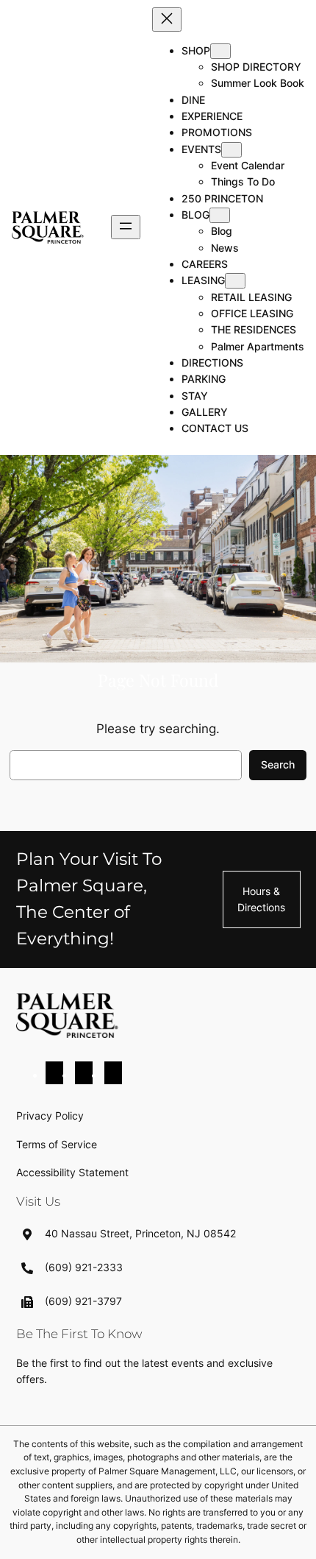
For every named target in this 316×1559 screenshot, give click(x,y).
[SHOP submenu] (220, 51)
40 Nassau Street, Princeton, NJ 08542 (140, 1233)
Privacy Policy (50, 1115)
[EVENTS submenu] (231, 150)
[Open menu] (125, 227)
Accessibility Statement (72, 1172)
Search (278, 764)
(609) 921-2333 (84, 1267)
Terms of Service (56, 1144)
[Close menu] (167, 19)
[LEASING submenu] (235, 281)
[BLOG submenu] (219, 215)
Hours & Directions (261, 899)
